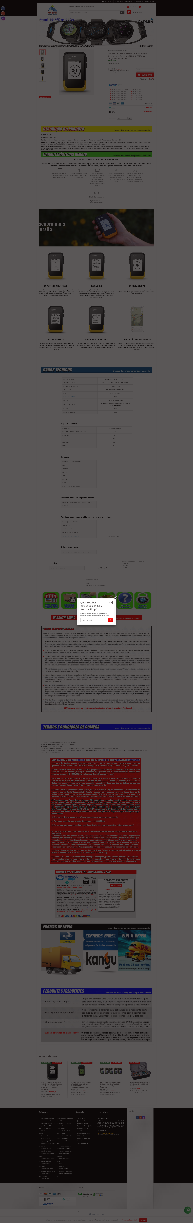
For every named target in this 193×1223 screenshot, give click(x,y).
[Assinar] (110, 620)
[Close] (115, 598)
